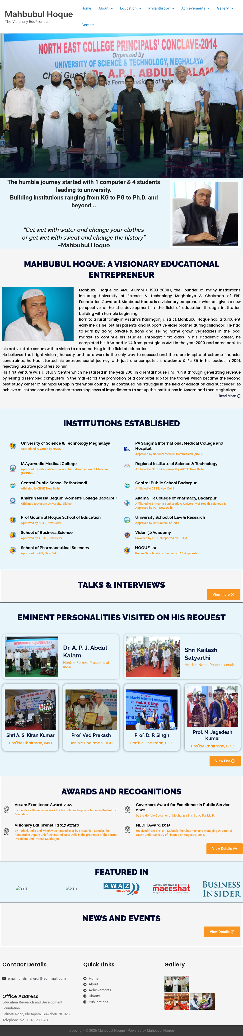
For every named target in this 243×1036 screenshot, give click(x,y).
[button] (110, 8)
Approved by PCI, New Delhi (39, 553)
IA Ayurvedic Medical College (49, 463)
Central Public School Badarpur (166, 482)
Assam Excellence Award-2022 (44, 804)
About (103, 8)
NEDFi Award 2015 (153, 825)
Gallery (223, 8)
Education (128, 8)
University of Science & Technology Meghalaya (65, 443)
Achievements (193, 8)
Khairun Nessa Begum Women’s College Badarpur (69, 498)
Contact (87, 25)
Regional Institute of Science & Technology (176, 463)
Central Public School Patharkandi (54, 482)
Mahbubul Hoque (39, 14)
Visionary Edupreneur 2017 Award (47, 825)
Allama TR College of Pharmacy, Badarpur (176, 498)
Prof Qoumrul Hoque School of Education (61, 517)
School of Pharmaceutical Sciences (55, 547)
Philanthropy (159, 8)
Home (86, 8)
